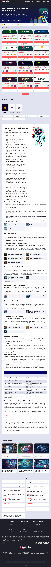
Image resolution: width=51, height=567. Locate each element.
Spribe (23, 527)
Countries (11, 530)
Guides (44, 1)
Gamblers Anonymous (10, 419)
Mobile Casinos (27, 1)
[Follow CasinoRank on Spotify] (46, 544)
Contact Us (38, 527)
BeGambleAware (9, 417)
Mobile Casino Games (36, 1)
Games (11, 527)
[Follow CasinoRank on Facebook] (36, 544)
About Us (37, 525)
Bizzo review (9, 89)
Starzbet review (25, 74)
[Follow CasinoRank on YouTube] (43, 544)
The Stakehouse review (9, 74)
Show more (25, 93)
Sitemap (11, 532)
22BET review (25, 58)
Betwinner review (25, 43)
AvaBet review (9, 43)
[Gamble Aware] (39, 554)
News (48, 1)
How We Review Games (37, 532)
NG (2, 544)
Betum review (41, 89)
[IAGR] (4, 554)
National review (25, 89)
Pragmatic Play (23, 525)
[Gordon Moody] (26, 554)
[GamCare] (17, 554)
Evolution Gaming (23, 529)
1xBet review (42, 43)
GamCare (8, 415)
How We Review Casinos (37, 530)
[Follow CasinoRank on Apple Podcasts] (48, 544)
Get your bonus (9, 73)
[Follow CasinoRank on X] (41, 544)
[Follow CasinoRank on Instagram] (38, 544)
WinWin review (41, 74)
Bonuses (11, 525)
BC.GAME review (9, 58)
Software (11, 529)
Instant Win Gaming (23, 530)
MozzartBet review (42, 58)
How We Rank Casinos (37, 529)
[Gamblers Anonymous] (10, 554)
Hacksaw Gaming (23, 532)
